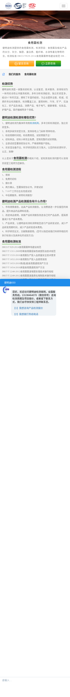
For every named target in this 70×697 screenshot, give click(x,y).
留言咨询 (23, 63)
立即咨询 (50, 63)
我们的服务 (15, 74)
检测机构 (34, 123)
